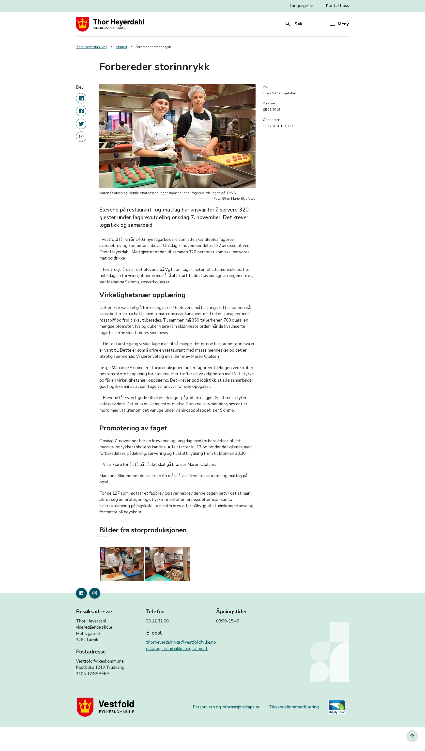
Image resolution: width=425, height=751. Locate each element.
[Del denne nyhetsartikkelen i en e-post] (81, 136)
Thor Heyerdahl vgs (91, 47)
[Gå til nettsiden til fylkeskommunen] (106, 707)
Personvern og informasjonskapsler (226, 707)
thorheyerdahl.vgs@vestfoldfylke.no (181, 642)
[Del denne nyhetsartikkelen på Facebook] (81, 111)
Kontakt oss (337, 5)
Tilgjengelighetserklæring (294, 707)
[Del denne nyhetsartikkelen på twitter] (81, 124)
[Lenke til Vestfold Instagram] (94, 593)
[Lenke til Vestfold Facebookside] (81, 593)
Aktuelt (121, 47)
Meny (343, 24)
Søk (293, 24)
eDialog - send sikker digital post (177, 649)
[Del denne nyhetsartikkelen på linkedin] (81, 98)
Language (302, 6)
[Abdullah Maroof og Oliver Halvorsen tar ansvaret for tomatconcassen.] (122, 564)
